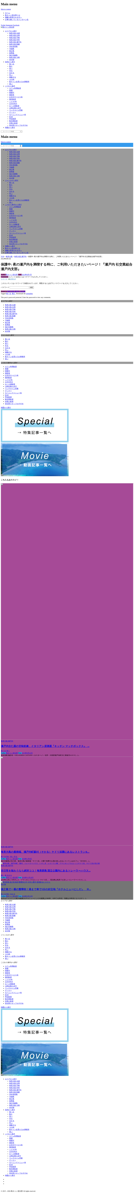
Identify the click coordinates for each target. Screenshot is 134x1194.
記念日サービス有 (16, 97)
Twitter (3, 25)
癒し (2, 875)
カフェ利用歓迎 (15, 88)
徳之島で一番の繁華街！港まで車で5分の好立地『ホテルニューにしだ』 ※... (46, 889)
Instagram (9, 25)
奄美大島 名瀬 (14, 33)
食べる (11, 64)
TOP (2, 256)
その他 (11, 79)
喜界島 (11, 53)
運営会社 (8, 1181)
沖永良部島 (13, 46)
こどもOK (13, 101)
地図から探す (10, 127)
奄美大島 (9, 256)
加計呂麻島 (13, 55)
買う (11, 68)
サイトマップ (10, 1179)
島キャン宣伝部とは (12, 15)
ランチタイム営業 (16, 110)
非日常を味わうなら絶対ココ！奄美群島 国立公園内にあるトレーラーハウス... (46, 870)
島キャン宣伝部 (12, 275)
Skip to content (6, 9)
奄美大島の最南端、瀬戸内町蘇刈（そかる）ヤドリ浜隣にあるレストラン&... (45, 851)
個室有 (11, 95)
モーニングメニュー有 (17, 115)
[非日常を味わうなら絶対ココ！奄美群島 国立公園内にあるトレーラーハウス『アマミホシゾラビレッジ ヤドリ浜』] (50, 863)
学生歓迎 (12, 119)
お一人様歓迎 (14, 106)
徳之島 (11, 51)
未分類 (11, 60)
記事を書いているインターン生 (16, 19)
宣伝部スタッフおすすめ (18, 125)
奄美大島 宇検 (14, 38)
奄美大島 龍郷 (14, 44)
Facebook (16, 25)
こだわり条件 (10, 86)
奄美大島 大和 (14, 57)
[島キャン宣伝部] (7, 27)
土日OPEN (13, 104)
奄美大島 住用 (14, 35)
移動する (12, 77)
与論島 (11, 49)
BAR (11, 117)
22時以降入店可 (15, 108)
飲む (11, 66)
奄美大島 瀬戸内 (15, 42)
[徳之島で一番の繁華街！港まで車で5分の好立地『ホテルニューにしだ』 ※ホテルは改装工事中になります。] (25, 882)
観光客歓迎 (13, 121)
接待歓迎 (12, 99)
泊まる (11, 73)
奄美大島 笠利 (14, 40)
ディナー (12, 112)
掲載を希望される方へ (13, 17)
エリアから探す (11, 31)
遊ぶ (11, 84)
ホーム (7, 13)
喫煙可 (11, 93)
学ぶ (11, 75)
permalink (29, 293)
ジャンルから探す (11, 180)
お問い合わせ (10, 1184)
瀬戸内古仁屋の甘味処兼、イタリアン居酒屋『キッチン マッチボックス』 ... (45, 746)
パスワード (5, 287)
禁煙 (11, 90)
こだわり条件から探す (13, 204)
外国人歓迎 (13, 123)
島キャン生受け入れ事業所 (19, 82)
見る (11, 71)
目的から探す (10, 62)
